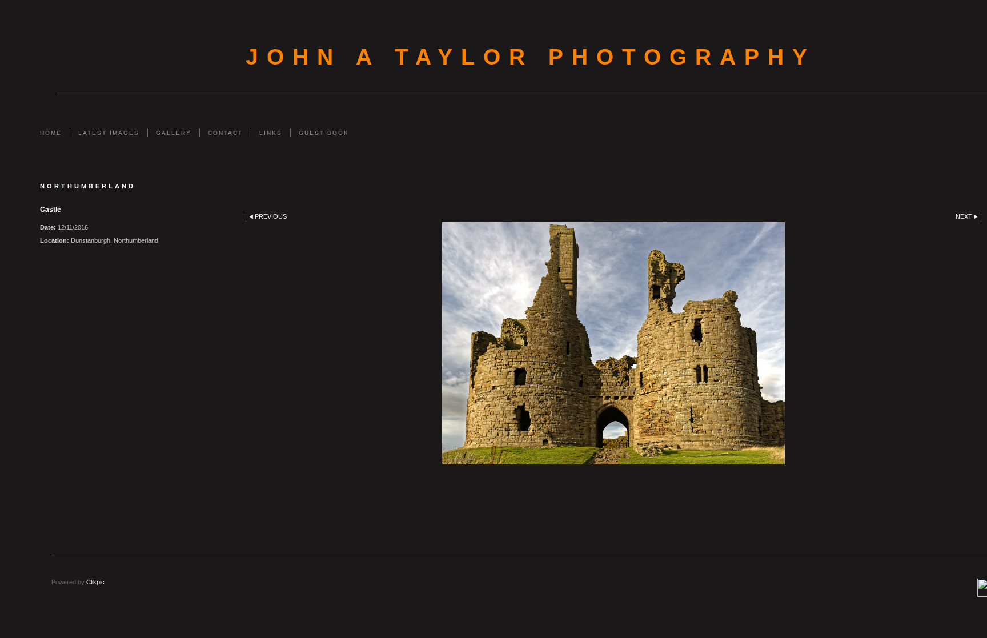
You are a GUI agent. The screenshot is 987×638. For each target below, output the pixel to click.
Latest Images (108, 133)
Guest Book (324, 133)
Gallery (173, 133)
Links (270, 133)
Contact (225, 133)
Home (51, 133)
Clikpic (95, 582)
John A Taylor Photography (531, 57)
